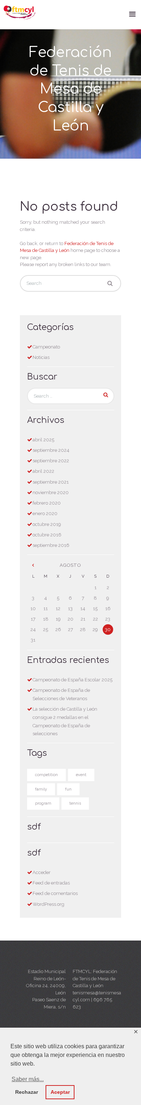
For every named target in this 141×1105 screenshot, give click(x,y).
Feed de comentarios (55, 893)
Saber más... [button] (28, 1079)
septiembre (51, 450)
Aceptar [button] (60, 1092)
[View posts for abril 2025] (33, 565)
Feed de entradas (51, 883)
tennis (75, 803)
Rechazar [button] (26, 1092)
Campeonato (46, 347)
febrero (47, 503)
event (81, 774)
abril (43, 439)
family (41, 789)
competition (46, 774)
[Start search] (110, 283)
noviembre (51, 492)
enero (45, 513)
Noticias (41, 357)
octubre (47, 524)
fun (68, 789)
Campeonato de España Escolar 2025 (72, 679)
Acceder (42, 872)
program (43, 803)
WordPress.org (48, 904)
